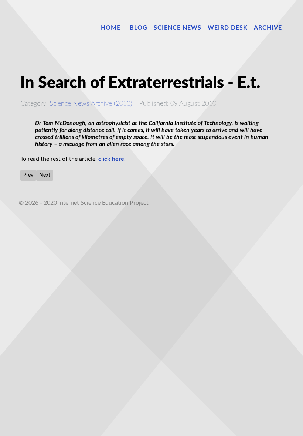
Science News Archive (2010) (91, 103)
